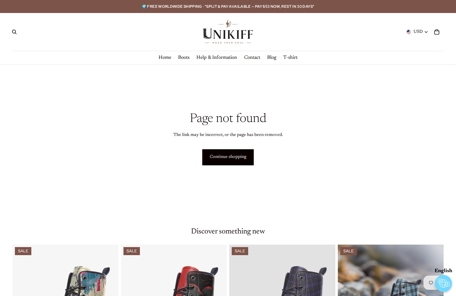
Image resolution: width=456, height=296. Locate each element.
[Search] (14, 32)
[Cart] (437, 32)
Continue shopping (228, 157)
